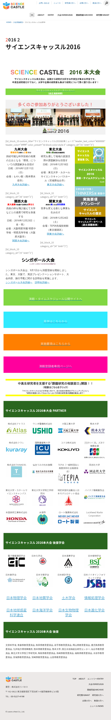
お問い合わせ (44, 3)
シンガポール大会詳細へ (19, 282)
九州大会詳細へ (20, 184)
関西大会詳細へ (20, 240)
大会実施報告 (18, 22)
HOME (8, 22)
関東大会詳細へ (55, 233)
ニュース (57, 3)
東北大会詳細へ (55, 184)
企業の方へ (84, 3)
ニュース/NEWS (97, 706)
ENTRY (51, 15)
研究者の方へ (70, 3)
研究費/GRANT (102, 15)
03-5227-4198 (17, 696)
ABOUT (41, 15)
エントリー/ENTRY (95, 678)
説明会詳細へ (42, 282)
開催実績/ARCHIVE (84, 15)
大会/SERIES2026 (65, 15)
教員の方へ (97, 3)
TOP (74, 678)
